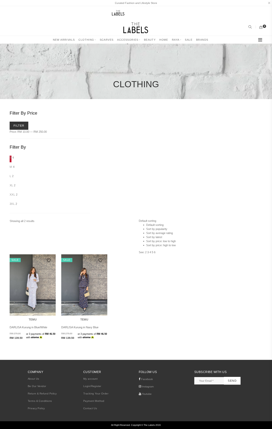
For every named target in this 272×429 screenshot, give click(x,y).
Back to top (265, 419)
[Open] (260, 41)
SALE (188, 39)
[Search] (251, 27)
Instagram (147, 386)
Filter (19, 125)
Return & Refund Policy (42, 393)
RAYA (175, 39)
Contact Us (90, 408)
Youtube (146, 393)
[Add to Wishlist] (47, 260)
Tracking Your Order (95, 393)
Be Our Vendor (37, 386)
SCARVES (107, 39)
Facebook (146, 379)
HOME (163, 39)
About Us (33, 378)
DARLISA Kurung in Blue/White (28, 327)
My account (90, 378)
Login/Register (92, 386)
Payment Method (93, 400)
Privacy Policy (36, 408)
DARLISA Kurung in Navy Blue (79, 327)
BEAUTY (150, 39)
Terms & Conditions (40, 400)
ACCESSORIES (127, 39)
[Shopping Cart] (260, 27)
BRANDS (202, 39)
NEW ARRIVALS (64, 39)
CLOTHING (86, 39)
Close (269, 3)
